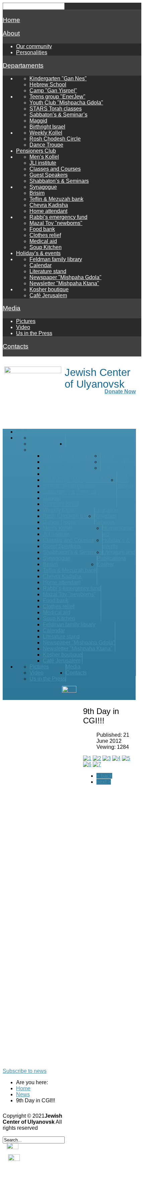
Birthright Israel (47, 127)
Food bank (42, 229)
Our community (34, 46)
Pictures (25, 321)
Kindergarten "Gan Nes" (58, 78)
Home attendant (48, 211)
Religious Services (105, 519)
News (23, 1094)
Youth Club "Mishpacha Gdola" (66, 102)
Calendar (40, 265)
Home (11, 19)
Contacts (15, 346)
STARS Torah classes (55, 108)
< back (104, 776)
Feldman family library (55, 259)
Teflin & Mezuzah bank (56, 199)
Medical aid (43, 241)
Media (11, 308)
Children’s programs (53, 450)
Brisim (37, 193)
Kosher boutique (49, 289)
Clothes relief (45, 235)
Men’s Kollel (44, 157)
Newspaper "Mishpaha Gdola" (65, 277)
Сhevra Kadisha (48, 205)
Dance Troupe (46, 145)
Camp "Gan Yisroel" (53, 90)
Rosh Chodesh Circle (55, 139)
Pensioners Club (36, 151)
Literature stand (47, 271)
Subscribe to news (25, 1071)
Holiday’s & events (38, 253)
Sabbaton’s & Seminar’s (58, 114)
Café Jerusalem (48, 295)
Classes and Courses (55, 169)
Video (23, 327)
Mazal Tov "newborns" (55, 223)
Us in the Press (34, 333)
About (11, 33)
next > (103, 782)
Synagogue (43, 187)
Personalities (31, 52)
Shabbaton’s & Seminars (59, 181)
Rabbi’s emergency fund (58, 217)
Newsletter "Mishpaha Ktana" (64, 283)
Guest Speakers (48, 175)
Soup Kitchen (45, 247)
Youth (107, 456)
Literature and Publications (116, 555)
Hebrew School (47, 84)
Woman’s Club (117, 462)
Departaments (23, 65)
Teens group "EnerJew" (57, 96)
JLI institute (42, 163)
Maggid (38, 121)
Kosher (105, 564)
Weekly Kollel (45, 133)
